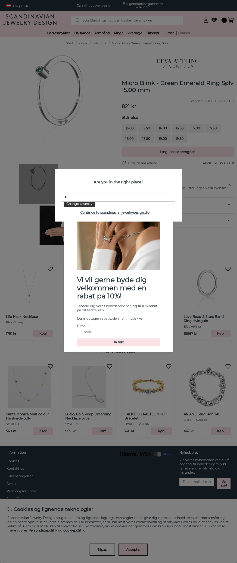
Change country (79, 204)
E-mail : (83, 326)
